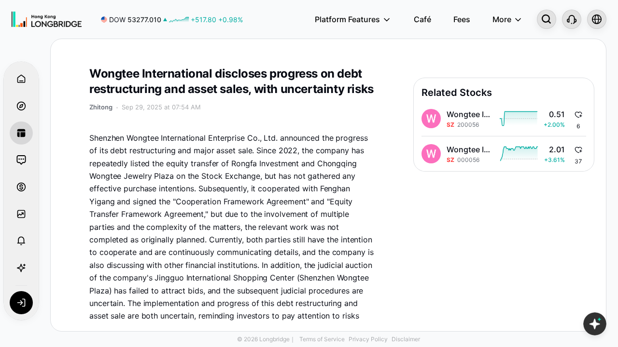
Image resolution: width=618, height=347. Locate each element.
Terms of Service (322, 339)
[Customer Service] (571, 19)
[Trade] (21, 187)
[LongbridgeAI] (21, 268)
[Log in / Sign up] (21, 302)
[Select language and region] (596, 19)
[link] (172, 19)
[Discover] (21, 106)
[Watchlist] (21, 214)
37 (578, 161)
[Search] (546, 19)
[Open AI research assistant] (594, 323)
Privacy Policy (368, 339)
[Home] (47, 19)
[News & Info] (21, 133)
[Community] (21, 160)
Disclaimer (406, 339)
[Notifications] (21, 241)
